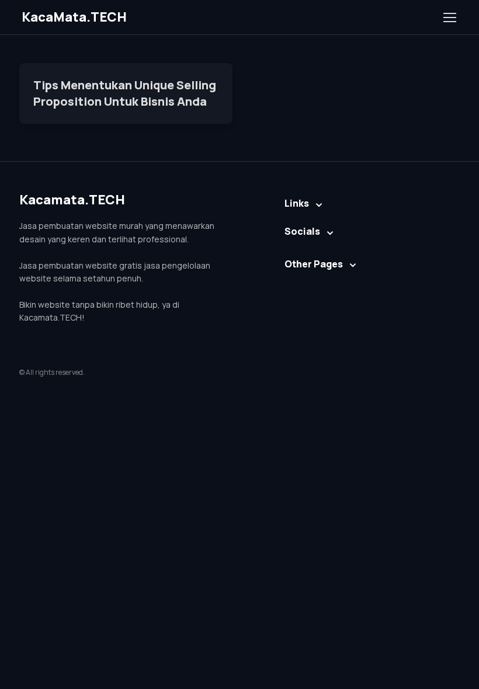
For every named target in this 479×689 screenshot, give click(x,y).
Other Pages (313, 263)
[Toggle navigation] (449, 17)
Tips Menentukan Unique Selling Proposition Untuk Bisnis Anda (124, 93)
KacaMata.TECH (74, 17)
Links (296, 203)
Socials (302, 231)
